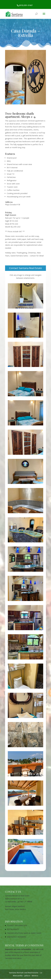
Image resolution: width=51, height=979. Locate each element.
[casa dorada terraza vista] (25, 776)
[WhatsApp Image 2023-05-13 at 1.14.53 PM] (25, 601)
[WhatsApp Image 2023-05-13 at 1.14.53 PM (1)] (25, 542)
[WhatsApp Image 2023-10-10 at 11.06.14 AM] (25, 571)
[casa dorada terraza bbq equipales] (25, 835)
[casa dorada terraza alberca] (25, 864)
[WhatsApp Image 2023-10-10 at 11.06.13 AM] (25, 659)
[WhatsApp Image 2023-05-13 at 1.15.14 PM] (25, 396)
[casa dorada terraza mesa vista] (25, 805)
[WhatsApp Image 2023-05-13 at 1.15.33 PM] (25, 425)
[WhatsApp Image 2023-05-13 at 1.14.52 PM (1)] (25, 484)
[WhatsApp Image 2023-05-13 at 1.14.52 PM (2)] (25, 513)
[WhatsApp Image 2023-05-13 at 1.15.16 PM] (25, 718)
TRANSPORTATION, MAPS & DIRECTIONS (24, 933)
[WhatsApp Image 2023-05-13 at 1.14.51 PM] (25, 308)
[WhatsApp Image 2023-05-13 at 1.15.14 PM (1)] (25, 367)
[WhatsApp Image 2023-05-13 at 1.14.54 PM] (25, 630)
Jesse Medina (20, 909)
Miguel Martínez (18, 906)
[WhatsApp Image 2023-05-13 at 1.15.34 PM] (25, 454)
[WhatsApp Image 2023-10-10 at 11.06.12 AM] (25, 337)
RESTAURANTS (13, 929)
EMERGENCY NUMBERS (16, 937)
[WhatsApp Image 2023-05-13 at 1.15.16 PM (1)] (25, 688)
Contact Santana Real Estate (25, 268)
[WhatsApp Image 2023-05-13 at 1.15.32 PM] (25, 747)
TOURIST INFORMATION (17, 925)
